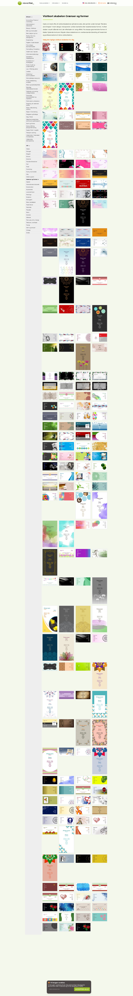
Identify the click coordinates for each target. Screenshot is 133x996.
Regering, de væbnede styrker (32, 104)
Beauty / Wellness (31, 28)
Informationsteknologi (32, 54)
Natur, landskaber (31, 202)
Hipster (28, 182)
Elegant (28, 154)
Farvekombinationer (31, 161)
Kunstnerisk (29, 189)
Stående (28, 217)
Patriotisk (28, 207)
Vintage (28, 230)
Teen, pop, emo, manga (32, 220)
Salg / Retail (29, 117)
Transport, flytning (31, 132)
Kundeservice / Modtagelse (30, 61)
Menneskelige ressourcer (33, 78)
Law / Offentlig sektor (32, 69)
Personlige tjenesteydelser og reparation (31, 97)
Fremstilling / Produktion (33, 49)
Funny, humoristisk (31, 171)
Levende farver (30, 192)
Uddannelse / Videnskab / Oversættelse (33, 136)
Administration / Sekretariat (30, 25)
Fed (27, 164)
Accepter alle (82, 989)
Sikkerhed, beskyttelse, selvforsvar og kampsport (33, 120)
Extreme (28, 159)
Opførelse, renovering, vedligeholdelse (32, 92)
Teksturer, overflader (31, 222)
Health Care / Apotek (32, 51)
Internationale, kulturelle (32, 184)
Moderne (28, 197)
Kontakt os (65, 3)
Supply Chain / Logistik (32, 130)
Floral (27, 166)
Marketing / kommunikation (30, 74)
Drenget (28, 151)
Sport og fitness (30, 123)
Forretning (29, 169)
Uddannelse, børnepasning (30, 140)
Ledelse (28, 71)
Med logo (28, 194)
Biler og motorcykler (31, 31)
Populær (28, 210)
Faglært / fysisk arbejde (32, 42)
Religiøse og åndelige (32, 114)
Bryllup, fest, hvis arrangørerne (30, 36)
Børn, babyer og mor (31, 33)
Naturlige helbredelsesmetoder (32, 88)
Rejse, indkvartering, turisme (31, 108)
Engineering (29, 40)
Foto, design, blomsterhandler (30, 45)
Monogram (29, 199)
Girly (27, 174)
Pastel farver (29, 204)
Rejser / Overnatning (31, 112)
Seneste (28, 215)
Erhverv (28, 156)
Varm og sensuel (30, 227)
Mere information (54, 989)
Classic (28, 149)
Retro (27, 212)
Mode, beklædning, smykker (31, 81)
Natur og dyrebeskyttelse (33, 85)
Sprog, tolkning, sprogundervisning (31, 126)
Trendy (28, 225)
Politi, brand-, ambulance (32, 101)
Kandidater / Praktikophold (30, 57)
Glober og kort (30, 177)
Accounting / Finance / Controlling (32, 20)
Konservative (29, 187)
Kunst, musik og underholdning (30, 65)
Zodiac (28, 232)
